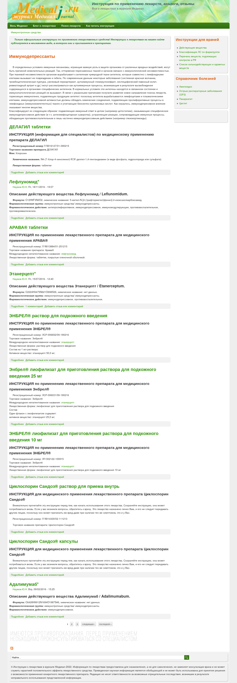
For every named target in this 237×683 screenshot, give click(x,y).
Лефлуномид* (24, 181)
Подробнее (17, 172)
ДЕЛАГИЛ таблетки (29, 126)
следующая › (88, 624)
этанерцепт (67, 342)
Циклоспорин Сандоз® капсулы (43, 541)
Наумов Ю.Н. (20, 187)
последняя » (105, 624)
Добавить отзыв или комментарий (45, 172)
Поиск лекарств (71, 25)
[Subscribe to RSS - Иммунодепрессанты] (11, 650)
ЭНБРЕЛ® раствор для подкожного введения (58, 315)
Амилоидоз (185, 86)
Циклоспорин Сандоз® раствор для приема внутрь (64, 486)
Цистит (183, 103)
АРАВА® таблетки (28, 227)
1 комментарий (34, 306)
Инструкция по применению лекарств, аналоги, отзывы (143, 3)
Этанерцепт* (22, 273)
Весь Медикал (19, 25)
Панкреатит (185, 99)
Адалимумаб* (24, 584)
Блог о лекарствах (44, 25)
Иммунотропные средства (26, 32)
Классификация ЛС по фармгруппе (199, 52)
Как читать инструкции (100, 25)
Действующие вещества (193, 47)
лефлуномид (68, 253)
